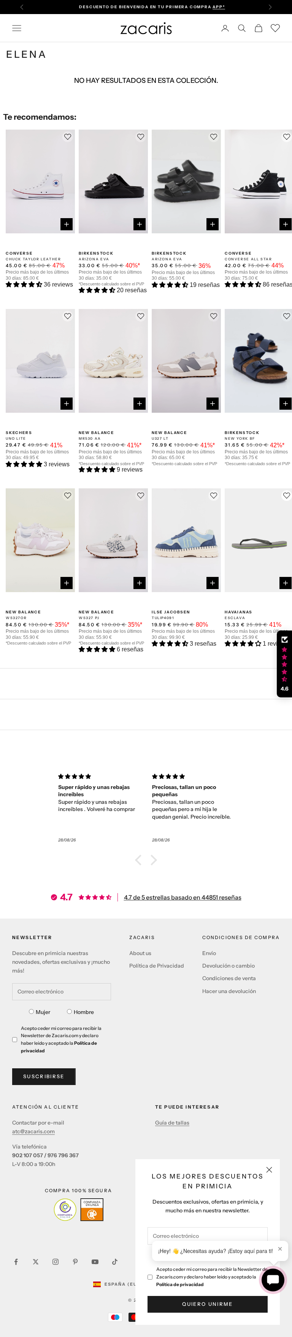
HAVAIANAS (238, 612)
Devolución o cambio (228, 965)
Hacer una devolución (229, 991)
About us (140, 953)
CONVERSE (19, 253)
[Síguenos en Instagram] (55, 1262)
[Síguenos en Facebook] (16, 1262)
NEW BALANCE (96, 432)
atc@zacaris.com (33, 1131)
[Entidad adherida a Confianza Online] (78, 1209)
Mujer (43, 1012)
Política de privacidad (180, 1284)
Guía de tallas (172, 1122)
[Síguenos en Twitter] (36, 1262)
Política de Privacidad (156, 965)
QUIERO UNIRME (207, 1304)
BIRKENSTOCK (96, 253)
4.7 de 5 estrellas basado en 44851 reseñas (182, 897)
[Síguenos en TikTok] (115, 1262)
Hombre (84, 1012)
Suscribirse (44, 1076)
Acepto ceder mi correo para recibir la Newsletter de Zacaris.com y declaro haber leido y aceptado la (212, 1276)
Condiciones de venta (229, 978)
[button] (25, 284)
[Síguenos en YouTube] (95, 1262)
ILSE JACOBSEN (171, 612)
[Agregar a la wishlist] (286, 495)
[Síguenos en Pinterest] (75, 1262)
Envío (209, 953)
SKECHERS (19, 432)
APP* (219, 6)
